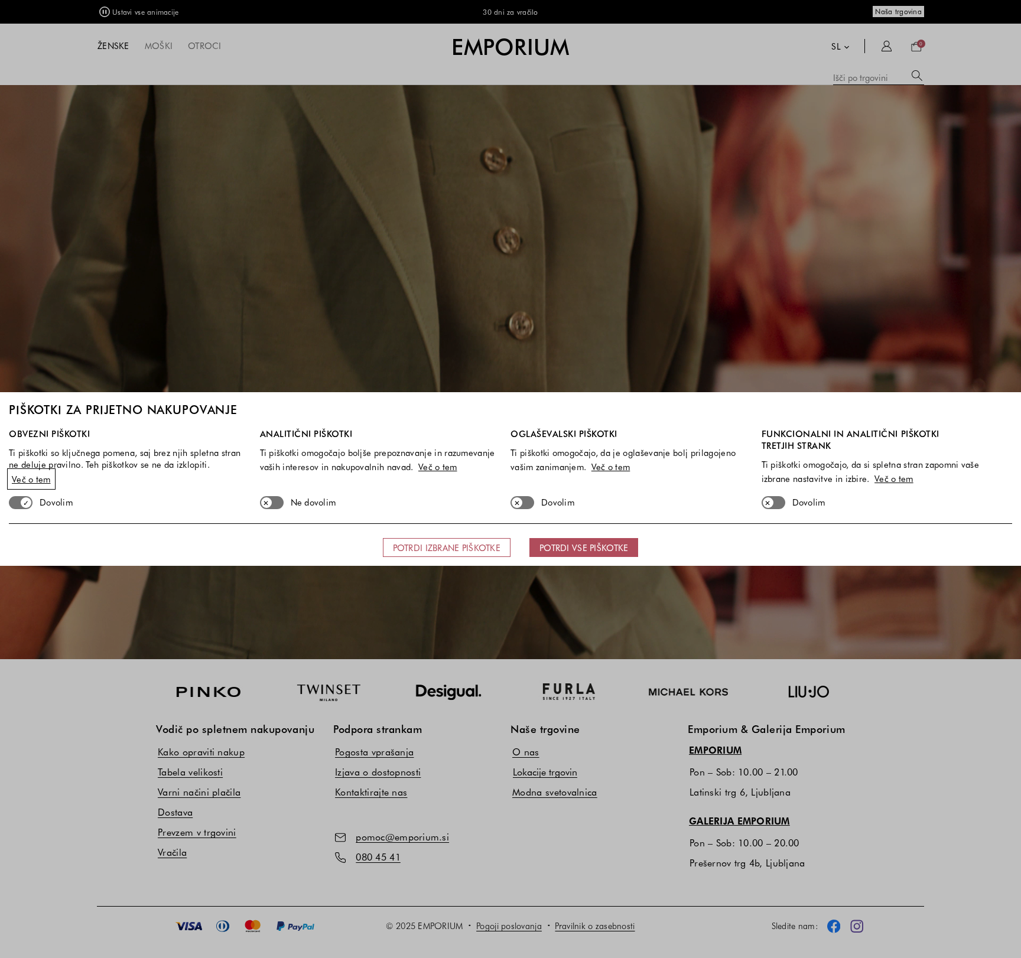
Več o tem (31, 479)
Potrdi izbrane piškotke (446, 547)
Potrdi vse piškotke (583, 547)
